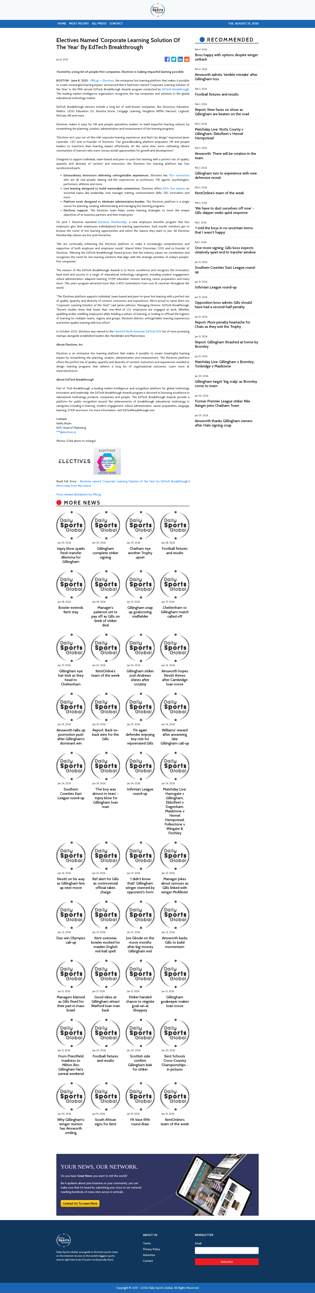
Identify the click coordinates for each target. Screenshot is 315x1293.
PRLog (94, 80)
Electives (108, 80)
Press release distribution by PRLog (78, 494)
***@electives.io (66, 432)
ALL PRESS (99, 23)
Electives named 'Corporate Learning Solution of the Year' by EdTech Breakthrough (134, 481)
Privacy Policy (151, 1249)
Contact (148, 1261)
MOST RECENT (79, 23)
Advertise (149, 1255)
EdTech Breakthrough (175, 89)
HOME (62, 23)
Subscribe (227, 1261)
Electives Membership (112, 222)
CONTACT (116, 23)
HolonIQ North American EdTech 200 (138, 331)
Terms (147, 1243)
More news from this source (73, 485)
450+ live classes (174, 188)
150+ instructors (179, 175)
